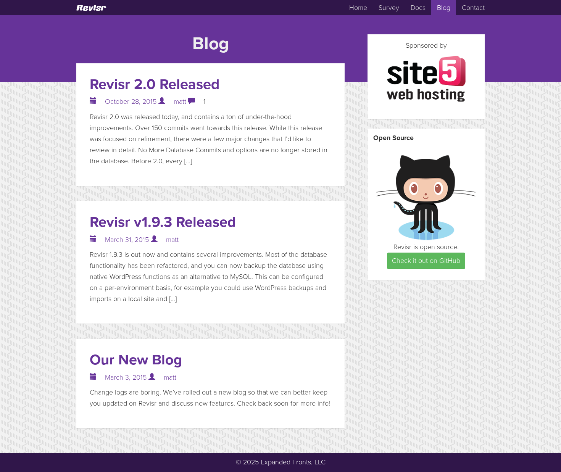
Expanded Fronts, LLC (293, 462)
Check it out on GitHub (426, 260)
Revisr (91, 7)
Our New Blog (136, 360)
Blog (443, 7)
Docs (418, 7)
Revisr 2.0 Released (154, 84)
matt (180, 101)
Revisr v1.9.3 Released (163, 222)
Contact (473, 7)
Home (358, 7)
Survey (389, 7)
